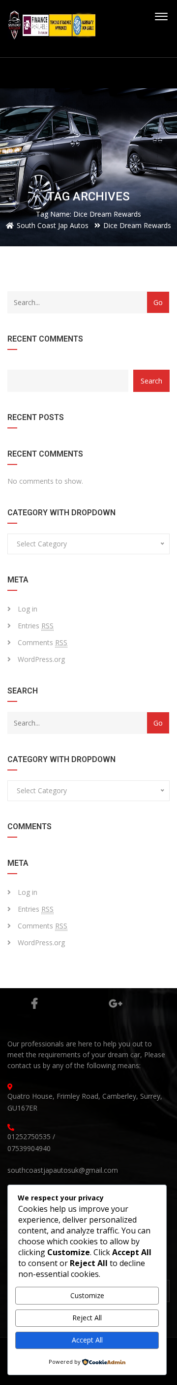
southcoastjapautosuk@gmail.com (62, 1170)
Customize (87, 1295)
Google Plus (115, 1003)
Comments (42, 642)
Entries (36, 625)
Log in (27, 609)
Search (151, 380)
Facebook (34, 1003)
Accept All (87, 1340)
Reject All (87, 1317)
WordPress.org (41, 659)
